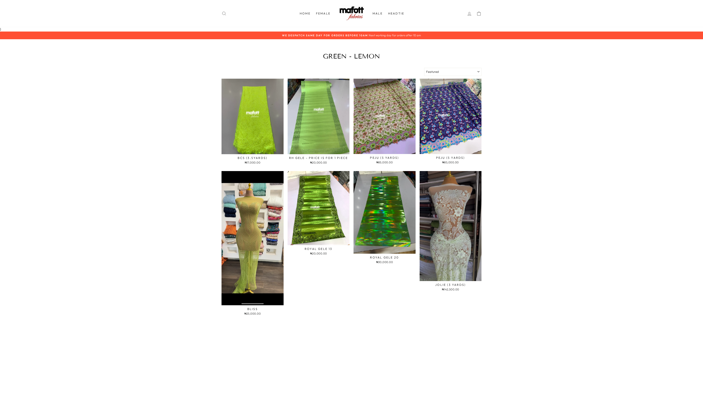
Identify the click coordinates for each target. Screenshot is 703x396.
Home (305, 13)
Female (323, 13)
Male (378, 13)
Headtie (396, 13)
